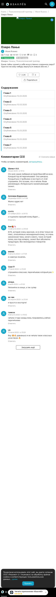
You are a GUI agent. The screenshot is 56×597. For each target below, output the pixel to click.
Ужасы (12, 61)
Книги (3, 12)
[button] (45, 592)
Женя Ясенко (41, 12)
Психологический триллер (20, 12)
